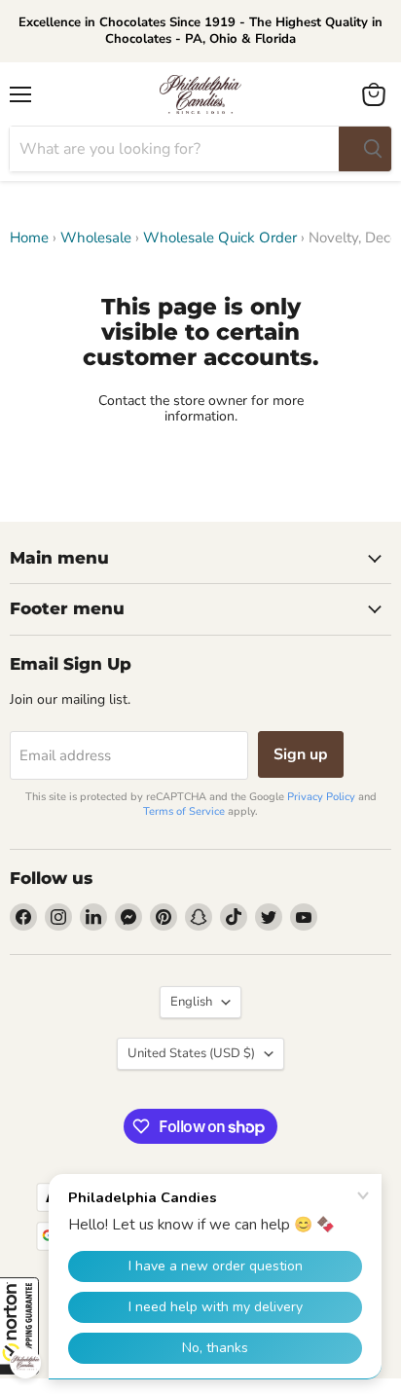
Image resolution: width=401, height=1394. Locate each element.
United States (191, 1053)
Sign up (300, 754)
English (191, 1001)
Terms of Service (184, 811)
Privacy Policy (321, 796)
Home (29, 238)
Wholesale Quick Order (220, 238)
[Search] (365, 149)
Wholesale (95, 238)
